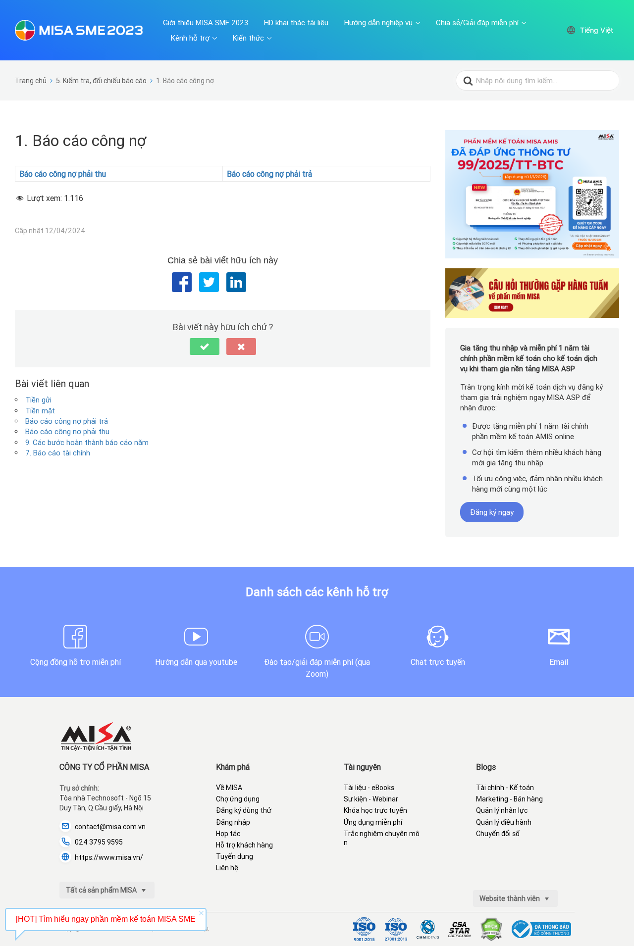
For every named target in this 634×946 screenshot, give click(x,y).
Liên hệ (227, 867)
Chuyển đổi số (498, 833)
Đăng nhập (233, 822)
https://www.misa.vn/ (109, 857)
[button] (204, 346)
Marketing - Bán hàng (509, 799)
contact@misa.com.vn (110, 826)
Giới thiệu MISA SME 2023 (205, 22)
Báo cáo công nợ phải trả (66, 421)
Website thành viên (510, 898)
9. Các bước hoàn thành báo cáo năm (87, 442)
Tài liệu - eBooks (369, 787)
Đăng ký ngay (492, 512)
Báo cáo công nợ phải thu (67, 431)
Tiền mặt (40, 410)
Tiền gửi (38, 399)
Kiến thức (248, 38)
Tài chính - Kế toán (505, 787)
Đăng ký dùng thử (243, 810)
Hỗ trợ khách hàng (244, 845)
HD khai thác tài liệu (296, 22)
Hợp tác (228, 833)
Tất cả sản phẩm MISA (102, 890)
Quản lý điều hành (503, 822)
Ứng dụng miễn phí (373, 822)
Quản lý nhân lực (502, 810)
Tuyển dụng (234, 856)
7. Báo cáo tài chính (57, 452)
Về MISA (229, 787)
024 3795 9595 (99, 842)
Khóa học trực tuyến (375, 810)
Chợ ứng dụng (238, 799)
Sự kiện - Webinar (371, 799)
